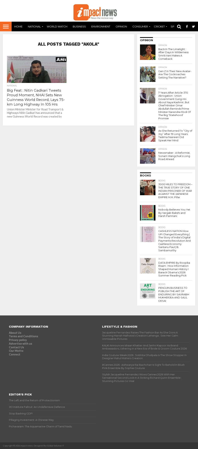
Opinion (121, 26)
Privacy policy (18, 340)
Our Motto (16, 350)
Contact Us (16, 347)
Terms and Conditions (23, 336)
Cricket (159, 26)
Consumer (140, 26)
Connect (14, 354)
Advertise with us (20, 343)
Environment (100, 26)
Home (18, 26)
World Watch (57, 26)
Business (79, 26)
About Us (15, 332)
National (34, 26)
